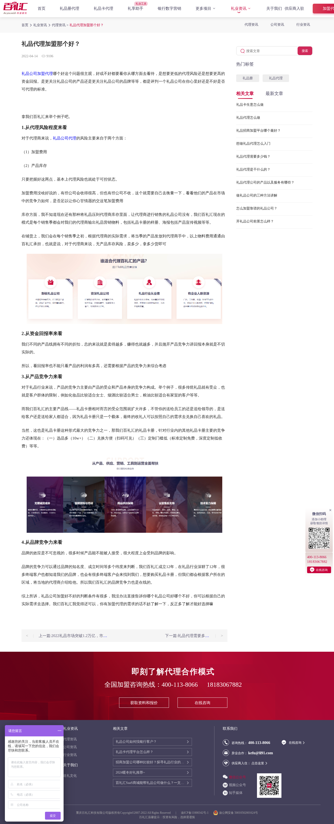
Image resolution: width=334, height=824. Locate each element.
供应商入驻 (294, 8)
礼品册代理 (69, 8)
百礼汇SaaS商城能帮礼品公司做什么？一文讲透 (151, 783)
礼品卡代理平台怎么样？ (134, 752)
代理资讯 (251, 24)
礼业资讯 (238, 8)
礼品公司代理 (64, 138)
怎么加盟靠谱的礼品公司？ (256, 208)
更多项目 (203, 8)
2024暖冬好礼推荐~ (130, 772)
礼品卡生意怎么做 (250, 104)
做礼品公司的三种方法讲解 (256, 195)
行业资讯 (303, 24)
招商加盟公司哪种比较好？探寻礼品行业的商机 (151, 762)
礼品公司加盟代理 (37, 73)
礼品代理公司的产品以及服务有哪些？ (265, 182)
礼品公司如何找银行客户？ (136, 741)
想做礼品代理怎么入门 (253, 143)
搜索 (305, 51)
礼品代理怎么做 (248, 117)
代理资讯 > (60, 25)
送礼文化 (70, 776)
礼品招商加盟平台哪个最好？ (258, 130)
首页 (41, 8)
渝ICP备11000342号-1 (195, 812)
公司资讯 (277, 24)
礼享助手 (135, 8)
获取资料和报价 (144, 703)
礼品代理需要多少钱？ (253, 156)
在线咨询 (202, 703)
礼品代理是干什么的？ (253, 169)
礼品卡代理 (103, 8)
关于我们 (274, 8)
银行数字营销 (169, 8)
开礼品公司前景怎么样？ (255, 221)
